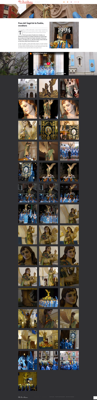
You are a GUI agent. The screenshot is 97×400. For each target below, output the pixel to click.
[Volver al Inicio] (25, 2)
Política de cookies (70, 396)
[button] (76, 2)
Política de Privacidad (60, 396)
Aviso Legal (52, 396)
